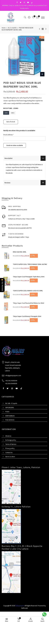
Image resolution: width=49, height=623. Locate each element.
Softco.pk (24, 608)
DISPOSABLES (9, 416)
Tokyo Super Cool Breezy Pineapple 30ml (27, 316)
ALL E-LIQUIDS (12, 28)
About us (8, 436)
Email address (8, 135)
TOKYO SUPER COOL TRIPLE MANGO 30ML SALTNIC (30, 264)
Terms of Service (10, 444)
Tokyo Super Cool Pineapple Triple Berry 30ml (28, 277)
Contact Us (8, 452)
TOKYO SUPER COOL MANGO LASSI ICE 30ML (28, 291)
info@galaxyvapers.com (13, 375)
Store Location (10, 457)
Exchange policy (10, 440)
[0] (37, 17)
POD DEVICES (9, 420)
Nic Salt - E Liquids (11, 403)
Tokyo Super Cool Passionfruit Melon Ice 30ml (28, 303)
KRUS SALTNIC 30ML (19, 252)
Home (3, 28)
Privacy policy (9, 448)
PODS (7, 412)
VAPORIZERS (9, 407)
